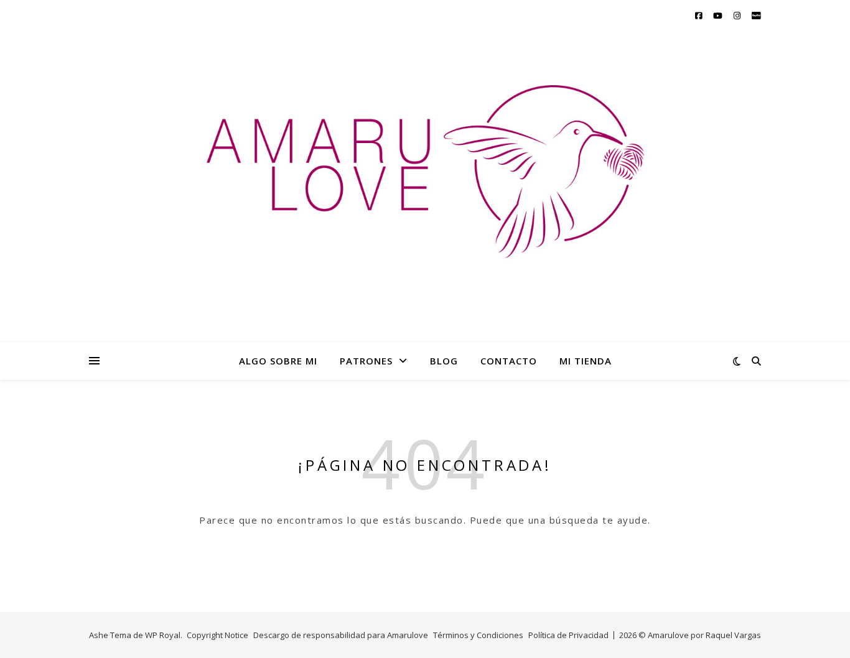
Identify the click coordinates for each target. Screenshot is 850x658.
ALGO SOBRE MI (278, 360)
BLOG (444, 360)
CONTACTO (508, 360)
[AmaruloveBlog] (425, 197)
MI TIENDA (585, 360)
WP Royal (162, 635)
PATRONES (366, 360)
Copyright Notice (217, 635)
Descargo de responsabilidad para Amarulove (340, 635)
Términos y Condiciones (478, 635)
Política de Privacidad (568, 635)
